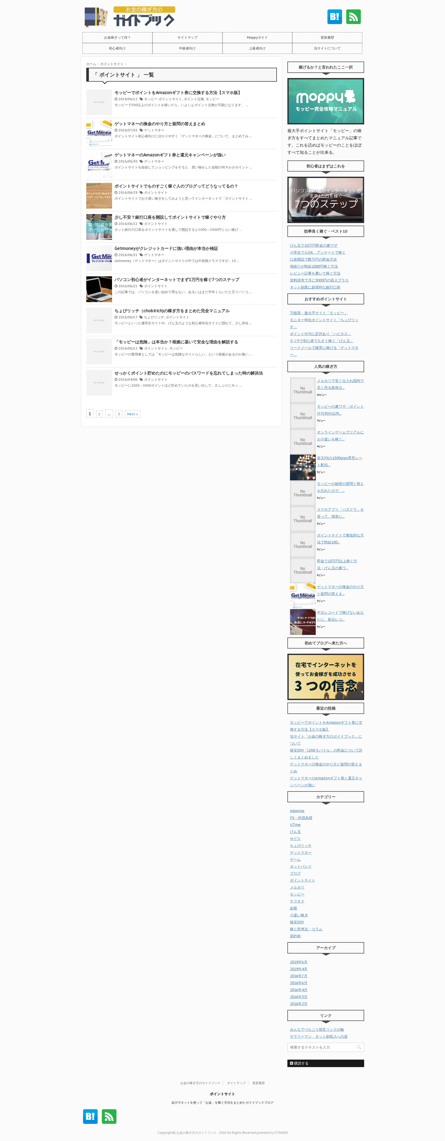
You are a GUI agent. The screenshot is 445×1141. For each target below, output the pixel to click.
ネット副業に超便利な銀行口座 (315, 287)
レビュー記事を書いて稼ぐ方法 (315, 273)
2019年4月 (298, 969)
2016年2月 (298, 1003)
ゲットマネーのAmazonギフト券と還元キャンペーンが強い (170, 154)
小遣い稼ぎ (299, 915)
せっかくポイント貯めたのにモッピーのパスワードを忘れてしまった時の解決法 (189, 373)
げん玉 (295, 831)
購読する (301, 1063)
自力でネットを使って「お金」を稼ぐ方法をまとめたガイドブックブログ (222, 1102)
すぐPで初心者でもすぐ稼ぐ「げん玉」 (322, 340)
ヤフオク (297, 901)
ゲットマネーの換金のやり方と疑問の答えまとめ (160, 123)
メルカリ (297, 887)
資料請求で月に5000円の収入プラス (319, 280)
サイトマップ (187, 37)
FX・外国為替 (301, 817)
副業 (293, 908)
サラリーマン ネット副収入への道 (319, 1036)
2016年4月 (298, 989)
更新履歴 (327, 37)
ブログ (295, 873)
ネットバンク (301, 866)
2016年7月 (298, 976)
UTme (295, 824)
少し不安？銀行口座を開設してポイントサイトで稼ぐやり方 (170, 217)
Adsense (297, 810)
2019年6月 (298, 962)
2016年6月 (298, 983)
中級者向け (187, 48)
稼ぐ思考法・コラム (306, 929)
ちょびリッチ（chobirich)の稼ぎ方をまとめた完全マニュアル (172, 310)
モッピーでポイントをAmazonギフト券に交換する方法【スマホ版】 (178, 92)
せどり (295, 838)
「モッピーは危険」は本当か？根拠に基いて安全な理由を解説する (176, 341)
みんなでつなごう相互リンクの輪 (317, 1029)
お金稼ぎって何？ (117, 37)
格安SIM (297, 922)
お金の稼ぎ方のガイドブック (200, 1083)
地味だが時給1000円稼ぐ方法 (314, 266)
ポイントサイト (170, 99)
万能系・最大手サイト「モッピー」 (319, 313)
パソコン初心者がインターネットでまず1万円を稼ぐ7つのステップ (177, 279)
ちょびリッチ (154, 317)
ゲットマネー (154, 130)
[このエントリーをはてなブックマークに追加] (335, 16)
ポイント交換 (194, 99)
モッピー (151, 99)
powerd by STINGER (272, 1133)
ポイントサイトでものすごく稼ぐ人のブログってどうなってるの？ (176, 186)
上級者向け (257, 48)
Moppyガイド (257, 37)
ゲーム (295, 859)
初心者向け (117, 48)
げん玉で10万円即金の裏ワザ (313, 245)
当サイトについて (327, 48)
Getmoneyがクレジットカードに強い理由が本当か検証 (166, 248)
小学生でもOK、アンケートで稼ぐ (318, 252)
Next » (132, 414)
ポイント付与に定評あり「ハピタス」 (320, 333)
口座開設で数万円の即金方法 (313, 259)
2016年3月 (298, 996)
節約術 (295, 936)
